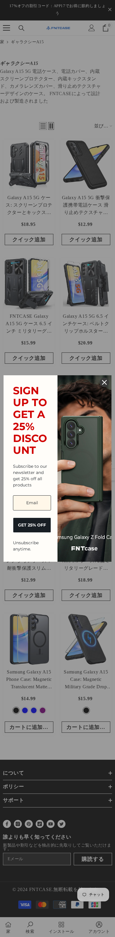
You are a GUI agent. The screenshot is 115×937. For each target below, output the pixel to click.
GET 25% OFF (32, 525)
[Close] (104, 382)
